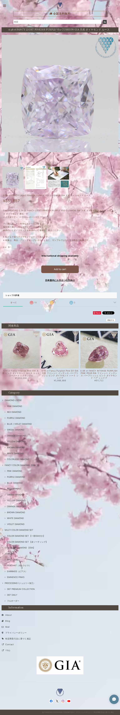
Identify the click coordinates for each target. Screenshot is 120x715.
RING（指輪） (13, 559)
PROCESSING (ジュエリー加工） (20, 583)
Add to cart (60, 269)
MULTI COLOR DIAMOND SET (19, 530)
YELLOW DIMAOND (16, 441)
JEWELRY (9, 553)
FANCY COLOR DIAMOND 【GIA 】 (21, 465)
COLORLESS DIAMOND (18, 459)
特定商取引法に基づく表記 (18, 638)
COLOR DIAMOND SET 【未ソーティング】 (27, 542)
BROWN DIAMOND (16, 447)
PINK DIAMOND (14, 406)
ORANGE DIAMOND (16, 435)
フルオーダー (13, 601)
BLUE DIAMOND (15, 483)
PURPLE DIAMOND (16, 418)
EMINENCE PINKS (15, 577)
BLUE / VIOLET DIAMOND (19, 424)
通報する (110, 320)
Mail (7, 627)
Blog (7, 621)
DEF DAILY (12, 595)
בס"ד (7, 650)
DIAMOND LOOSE (13, 400)
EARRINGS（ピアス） (17, 571)
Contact (9, 644)
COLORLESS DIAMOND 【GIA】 (20, 547)
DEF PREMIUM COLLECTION (21, 589)
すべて (13, 303)
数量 (4, 247)
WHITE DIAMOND (15, 453)
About (8, 615)
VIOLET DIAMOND (15, 524)
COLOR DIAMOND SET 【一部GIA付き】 (26, 536)
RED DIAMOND (14, 412)
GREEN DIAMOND (15, 429)
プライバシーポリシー (16, 632)
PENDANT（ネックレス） (19, 565)
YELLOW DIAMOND (16, 500)
